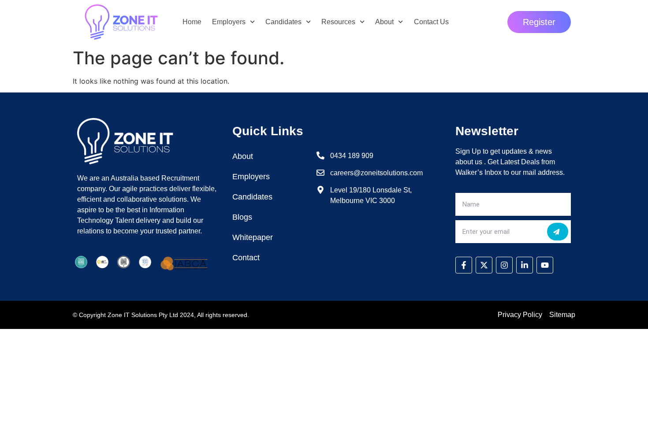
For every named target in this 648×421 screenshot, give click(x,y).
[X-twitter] (484, 265)
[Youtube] (544, 265)
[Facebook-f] (463, 265)
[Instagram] (504, 265)
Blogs (242, 217)
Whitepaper (252, 237)
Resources (338, 22)
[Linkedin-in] (524, 265)
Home (191, 22)
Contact (246, 257)
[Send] (557, 231)
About (384, 22)
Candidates (283, 22)
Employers (229, 22)
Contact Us (431, 22)
